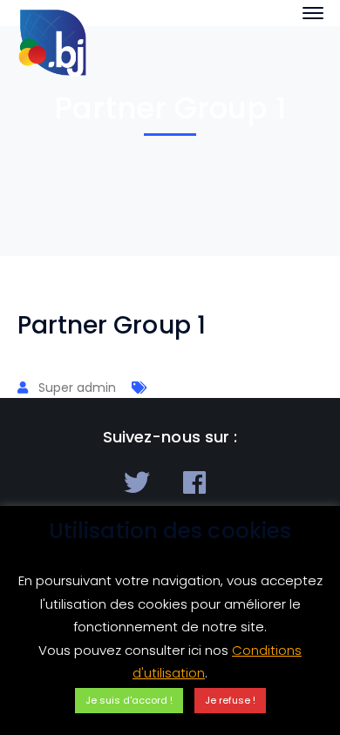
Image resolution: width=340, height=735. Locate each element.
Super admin (77, 387)
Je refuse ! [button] (230, 700)
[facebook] (194, 482)
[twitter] (137, 482)
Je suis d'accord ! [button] (129, 700)
